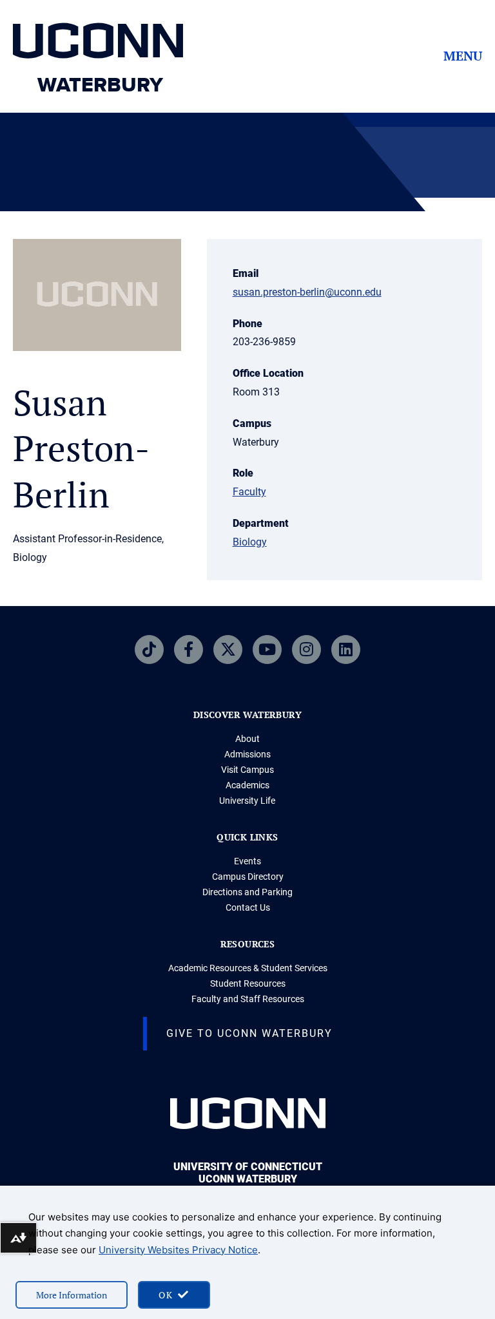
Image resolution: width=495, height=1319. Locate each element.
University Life (247, 800)
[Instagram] (306, 649)
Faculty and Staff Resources (247, 999)
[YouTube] (267, 649)
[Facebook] (188, 649)
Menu (462, 56)
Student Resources (248, 983)
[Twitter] (227, 649)
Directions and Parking (247, 892)
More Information (71, 1295)
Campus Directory (248, 876)
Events (247, 861)
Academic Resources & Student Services (247, 968)
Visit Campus (247, 769)
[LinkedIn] (345, 649)
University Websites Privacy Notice (178, 1250)
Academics (247, 785)
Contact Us (248, 907)
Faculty (249, 492)
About (247, 739)
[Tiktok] (149, 649)
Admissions (247, 754)
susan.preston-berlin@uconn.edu (307, 292)
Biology (250, 542)
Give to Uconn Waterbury (249, 1033)
